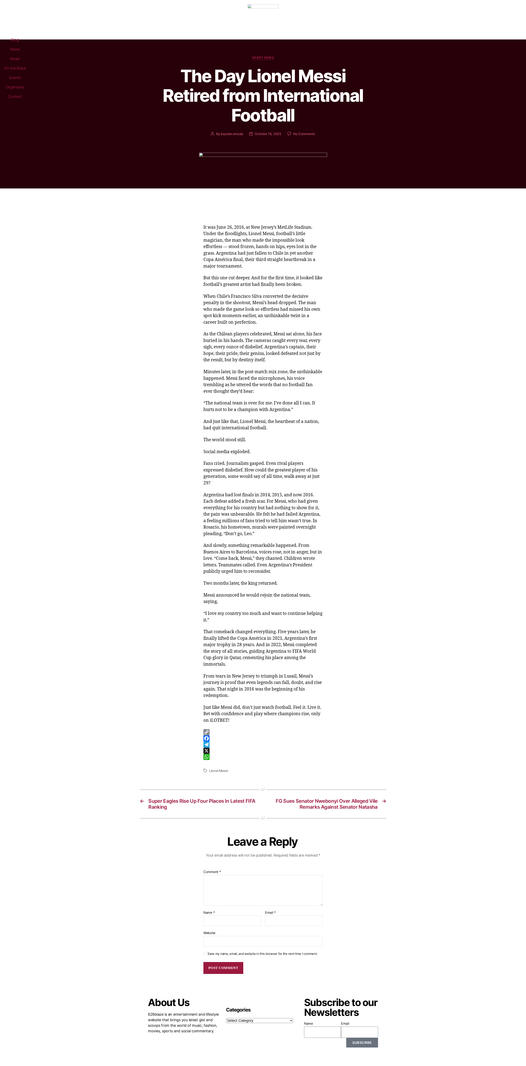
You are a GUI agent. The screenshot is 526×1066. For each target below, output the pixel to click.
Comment (212, 872)
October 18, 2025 (268, 134)
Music (15, 59)
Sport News (263, 58)
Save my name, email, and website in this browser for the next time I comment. (262, 954)
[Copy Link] (263, 732)
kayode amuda (232, 134)
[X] (263, 751)
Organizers (15, 87)
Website (209, 933)
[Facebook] (263, 738)
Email (270, 913)
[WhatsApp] (263, 757)
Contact (15, 96)
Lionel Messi (218, 771)
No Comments (304, 134)
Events (15, 77)
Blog (15, 40)
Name (209, 913)
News (15, 49)
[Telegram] (263, 744)
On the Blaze (15, 68)
